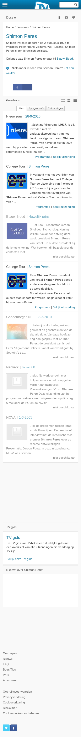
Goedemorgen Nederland (25, 317)
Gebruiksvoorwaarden (17, 691)
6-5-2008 (28, 367)
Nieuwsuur (14, 116)
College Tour (15, 166)
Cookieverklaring (14, 702)
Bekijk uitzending (64, 156)
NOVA (11, 417)
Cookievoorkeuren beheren (21, 713)
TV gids (13, 537)
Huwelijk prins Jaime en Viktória (52, 216)
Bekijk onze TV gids (19, 559)
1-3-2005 (25, 417)
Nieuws (7, 658)
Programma (42, 156)
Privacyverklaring (14, 697)
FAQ (6, 664)
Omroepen (10, 653)
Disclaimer (10, 707)
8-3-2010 (45, 317)
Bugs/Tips (9, 669)
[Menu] (5, 4)
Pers (6, 675)
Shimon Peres (38, 166)
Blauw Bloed (65, 58)
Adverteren (10, 680)
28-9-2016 (32, 116)
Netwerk (12, 367)
